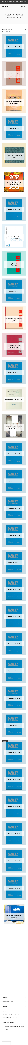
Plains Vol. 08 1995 (14, 508)
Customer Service (7, 1002)
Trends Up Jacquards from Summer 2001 (14, 102)
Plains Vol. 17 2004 (14, 752)
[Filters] (26, 29)
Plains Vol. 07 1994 (14, 481)
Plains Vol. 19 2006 (14, 807)
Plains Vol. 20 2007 (14, 834)
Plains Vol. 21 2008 (14, 861)
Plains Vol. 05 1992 (14, 372)
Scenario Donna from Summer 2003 (14, 183)
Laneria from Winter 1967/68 (14, 75)
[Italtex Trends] (5, 6)
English (5, 1043)
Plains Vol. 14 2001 (14, 671)
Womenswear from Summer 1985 (14, 346)
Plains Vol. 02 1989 (14, 128)
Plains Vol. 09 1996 (14, 535)
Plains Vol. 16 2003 (14, 725)
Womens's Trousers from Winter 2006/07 (14, 428)
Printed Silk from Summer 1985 (14, 156)
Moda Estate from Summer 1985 (14, 319)
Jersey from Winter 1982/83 (14, 265)
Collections (9, 29)
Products (5, 997)
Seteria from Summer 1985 (14, 400)
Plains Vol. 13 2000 (14, 644)
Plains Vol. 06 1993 (14, 454)
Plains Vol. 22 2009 (14, 888)
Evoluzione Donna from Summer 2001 (14, 238)
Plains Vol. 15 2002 (14, 698)
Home (3, 29)
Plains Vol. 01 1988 (14, 47)
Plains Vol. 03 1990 (14, 210)
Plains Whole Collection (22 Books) (14, 916)
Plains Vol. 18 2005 (14, 779)
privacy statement (15, 1026)
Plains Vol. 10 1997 (14, 562)
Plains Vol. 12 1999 (14, 617)
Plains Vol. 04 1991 (14, 291)
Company (4, 1007)
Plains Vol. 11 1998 (14, 590)
